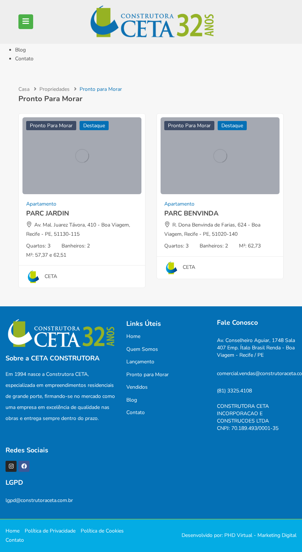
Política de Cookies (102, 530)
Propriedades (54, 89)
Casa (23, 89)
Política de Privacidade (50, 530)
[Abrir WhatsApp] (284, 533)
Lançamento (140, 361)
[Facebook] (23, 466)
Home (133, 336)
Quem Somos (142, 349)
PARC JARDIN (47, 213)
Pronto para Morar (51, 125)
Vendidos (137, 387)
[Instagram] (11, 466)
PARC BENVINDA (191, 213)
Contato (24, 58)
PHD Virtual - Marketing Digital (260, 535)
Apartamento (41, 203)
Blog (20, 49)
